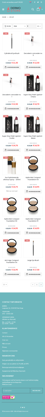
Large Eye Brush (33, 260)
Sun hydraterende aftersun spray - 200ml (11, 179)
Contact (4, 333)
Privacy (4, 347)
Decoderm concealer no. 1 (12, 96)
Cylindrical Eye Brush (11, 53)
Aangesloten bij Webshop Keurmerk (13, 371)
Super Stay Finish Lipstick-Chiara (33, 96)
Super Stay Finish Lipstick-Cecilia (11, 137)
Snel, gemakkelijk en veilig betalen (13, 360)
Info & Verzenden (7, 336)
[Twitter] (38, 2)
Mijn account (6, 343)
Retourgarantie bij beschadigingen (13, 367)
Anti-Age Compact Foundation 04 (12, 261)
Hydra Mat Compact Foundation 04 (33, 179)
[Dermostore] (13, 9)
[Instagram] (41, 2)
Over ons (5, 340)
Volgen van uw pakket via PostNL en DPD (15, 364)
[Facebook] (34, 2)
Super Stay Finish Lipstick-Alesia (33, 137)
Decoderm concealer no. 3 (33, 54)
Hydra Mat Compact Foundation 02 (11, 220)
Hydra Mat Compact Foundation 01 (33, 220)
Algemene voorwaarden (10, 351)
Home (4, 17)
